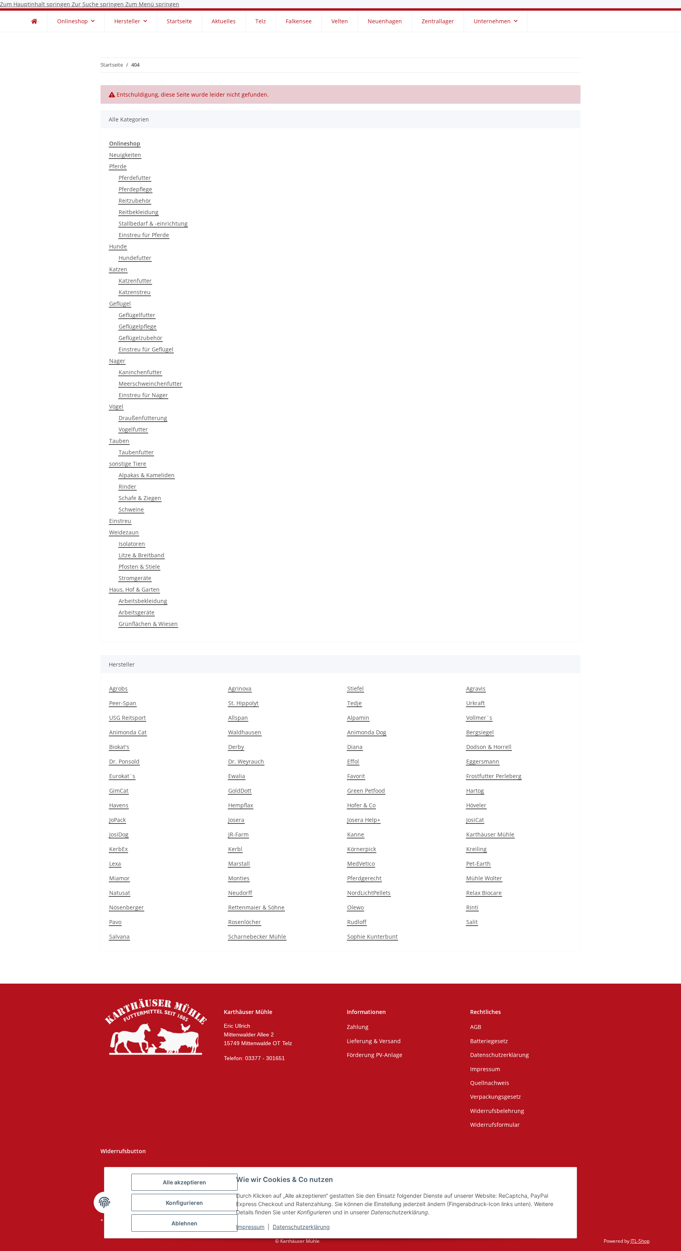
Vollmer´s (479, 717)
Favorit (356, 776)
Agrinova (239, 688)
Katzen (118, 269)
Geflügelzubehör (140, 338)
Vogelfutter (133, 429)
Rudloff (357, 922)
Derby (236, 747)
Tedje (354, 703)
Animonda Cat (128, 732)
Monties (238, 878)
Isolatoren (132, 543)
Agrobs (118, 688)
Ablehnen (184, 1223)
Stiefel (355, 688)
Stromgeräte (135, 578)
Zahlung (357, 1027)
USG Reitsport (127, 717)
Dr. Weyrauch (246, 761)
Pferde (118, 166)
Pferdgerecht (364, 878)
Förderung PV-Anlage (374, 1055)
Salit (472, 922)
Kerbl (235, 849)
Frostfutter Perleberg (493, 776)
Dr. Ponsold (124, 761)
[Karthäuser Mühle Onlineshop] (34, 21)
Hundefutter (135, 257)
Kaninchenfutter (140, 372)
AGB (475, 1027)
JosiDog (118, 834)
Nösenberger (126, 907)
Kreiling (476, 849)
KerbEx (118, 849)
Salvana (119, 936)
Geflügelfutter (137, 315)
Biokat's (119, 747)
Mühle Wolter (484, 878)
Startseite (179, 21)
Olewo (355, 907)
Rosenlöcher (244, 922)
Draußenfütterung (143, 418)
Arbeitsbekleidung (143, 601)
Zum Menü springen (152, 4)
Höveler (476, 805)
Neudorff (240, 892)
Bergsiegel (480, 732)
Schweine (131, 509)
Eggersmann (482, 761)
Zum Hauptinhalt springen (36, 4)
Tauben (119, 440)
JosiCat (475, 819)
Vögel (116, 406)
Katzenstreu (135, 292)
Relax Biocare (484, 892)
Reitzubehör (135, 200)
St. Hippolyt (243, 703)
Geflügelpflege (137, 326)
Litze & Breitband (141, 555)
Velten (339, 21)
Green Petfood (366, 790)
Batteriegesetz (489, 1041)
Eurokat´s (122, 776)
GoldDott (239, 790)
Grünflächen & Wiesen (148, 623)
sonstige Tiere (127, 463)
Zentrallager (438, 21)
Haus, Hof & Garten (134, 589)
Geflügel (120, 303)
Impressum (250, 1226)
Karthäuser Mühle (490, 834)
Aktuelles (224, 21)
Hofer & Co (361, 805)
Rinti (472, 907)
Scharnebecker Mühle (257, 936)
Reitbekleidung (138, 212)
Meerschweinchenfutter (150, 383)
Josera (236, 819)
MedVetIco (361, 863)
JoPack (117, 819)
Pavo (115, 922)
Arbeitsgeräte (136, 612)
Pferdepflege (135, 189)
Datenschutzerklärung (301, 1226)
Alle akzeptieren (184, 1182)
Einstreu (120, 521)
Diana (355, 747)
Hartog (475, 790)
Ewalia (236, 776)
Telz (260, 21)
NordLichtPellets (369, 892)
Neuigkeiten (125, 155)
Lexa (115, 863)
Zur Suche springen (98, 4)
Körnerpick (361, 849)
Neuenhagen (385, 21)
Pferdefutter (135, 177)
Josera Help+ (363, 819)
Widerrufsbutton (123, 1151)
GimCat (118, 790)
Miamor (119, 878)
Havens (118, 805)
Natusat (119, 892)
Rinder (127, 486)
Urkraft (475, 703)
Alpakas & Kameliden (147, 475)
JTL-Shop (640, 1241)
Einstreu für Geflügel (146, 349)
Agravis (476, 688)
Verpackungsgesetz (495, 1096)
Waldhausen (244, 732)
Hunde (118, 246)
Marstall (239, 863)
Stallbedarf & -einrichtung (153, 223)
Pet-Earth (478, 863)
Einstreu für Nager (143, 395)
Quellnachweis (489, 1083)
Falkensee (299, 21)
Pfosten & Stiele (139, 566)
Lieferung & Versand (374, 1041)
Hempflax (240, 805)
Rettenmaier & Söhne (256, 907)
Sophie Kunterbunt (372, 936)
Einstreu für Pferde (144, 235)
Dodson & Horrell (489, 747)
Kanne (355, 834)
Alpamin (358, 717)
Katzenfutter (135, 280)
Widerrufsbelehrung (497, 1111)
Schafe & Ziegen (140, 498)
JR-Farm (238, 834)
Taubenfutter (136, 452)
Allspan (238, 717)
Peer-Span (122, 703)
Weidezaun (124, 532)
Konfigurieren (184, 1202)
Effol (353, 761)
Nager (117, 360)
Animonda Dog (366, 732)
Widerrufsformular (495, 1124)
